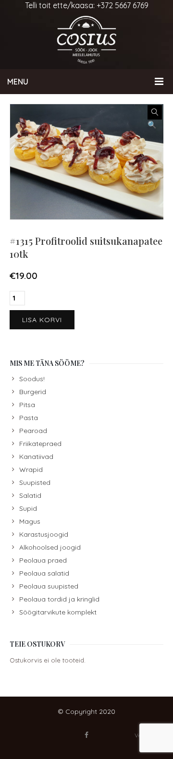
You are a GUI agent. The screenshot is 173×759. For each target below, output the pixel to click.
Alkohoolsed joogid (50, 547)
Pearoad (33, 430)
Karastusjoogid (43, 534)
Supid (28, 508)
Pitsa (27, 404)
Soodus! (32, 378)
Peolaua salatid (44, 573)
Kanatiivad (36, 456)
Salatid (30, 495)
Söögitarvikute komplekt (58, 612)
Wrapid (31, 469)
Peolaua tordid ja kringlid (59, 599)
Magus (29, 521)
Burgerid (32, 391)
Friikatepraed (40, 443)
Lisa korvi (42, 319)
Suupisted (34, 482)
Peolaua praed (43, 560)
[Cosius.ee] (86, 40)
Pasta (28, 417)
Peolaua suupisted (48, 586)
